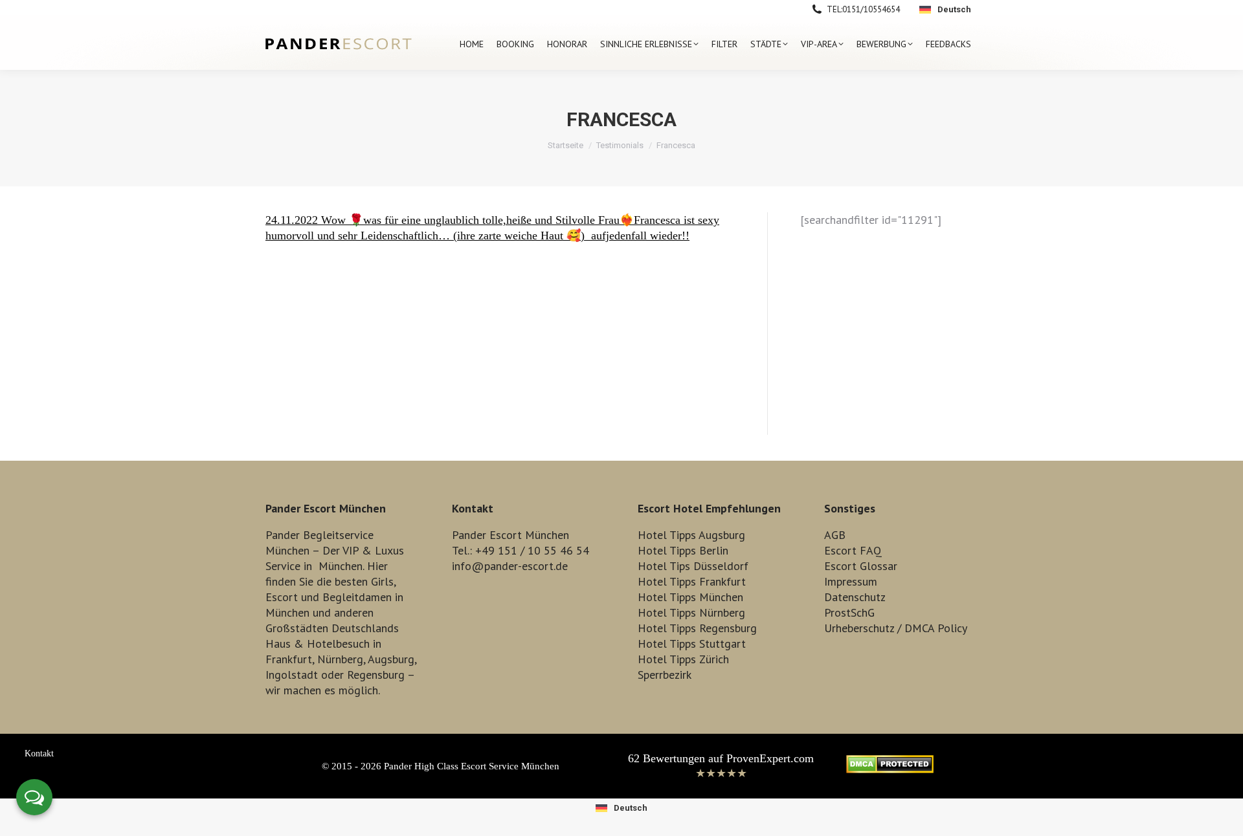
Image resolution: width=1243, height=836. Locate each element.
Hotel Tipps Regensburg (697, 628)
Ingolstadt (291, 674)
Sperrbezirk (664, 674)
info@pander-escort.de (510, 565)
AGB (834, 534)
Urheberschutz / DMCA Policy (895, 628)
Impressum (850, 581)
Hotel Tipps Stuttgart (692, 643)
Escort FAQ (853, 550)
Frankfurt (288, 659)
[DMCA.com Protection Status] (890, 769)
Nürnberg (340, 659)
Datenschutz (855, 596)
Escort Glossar (860, 565)
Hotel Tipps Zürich (683, 659)
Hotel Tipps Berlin (683, 550)
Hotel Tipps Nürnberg (691, 612)
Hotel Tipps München (690, 596)
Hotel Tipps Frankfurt (692, 581)
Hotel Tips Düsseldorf (693, 565)
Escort (281, 596)
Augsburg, (392, 659)
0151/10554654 (871, 9)
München (341, 565)
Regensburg (376, 674)
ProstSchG (849, 612)
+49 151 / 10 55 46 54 (532, 550)
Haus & (284, 643)
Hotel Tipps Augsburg (691, 534)
